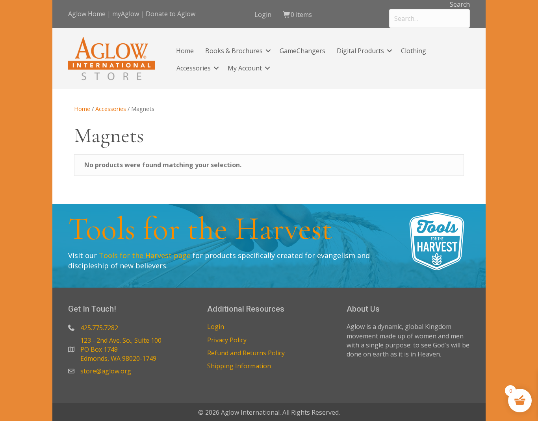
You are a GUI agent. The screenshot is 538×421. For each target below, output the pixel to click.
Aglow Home (87, 13)
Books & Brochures (234, 50)
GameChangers (302, 50)
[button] (268, 50)
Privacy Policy (227, 340)
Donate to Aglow (170, 13)
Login (262, 14)
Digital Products (360, 50)
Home (185, 50)
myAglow (125, 13)
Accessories (193, 68)
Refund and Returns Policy (246, 353)
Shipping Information (239, 366)
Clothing (413, 50)
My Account (245, 68)
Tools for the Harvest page (145, 255)
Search (460, 4)
